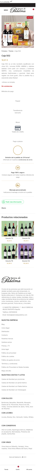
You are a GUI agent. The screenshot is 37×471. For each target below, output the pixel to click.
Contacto (5, 335)
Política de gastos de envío (11, 360)
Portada (4, 51)
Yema (27, 406)
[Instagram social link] (16, 5)
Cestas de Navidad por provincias (13, 379)
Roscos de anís (24, 404)
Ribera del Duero (22, 448)
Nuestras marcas (7, 338)
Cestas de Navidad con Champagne (14, 390)
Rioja (30, 448)
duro (31, 406)
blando (15, 406)
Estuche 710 (9, 238)
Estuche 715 (9, 261)
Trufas (4, 406)
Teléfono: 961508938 (10, 312)
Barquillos (12, 402)
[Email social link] (12, 208)
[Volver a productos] (30, 51)
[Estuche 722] (26, 251)
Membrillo (20, 402)
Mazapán (27, 402)
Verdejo (20, 446)
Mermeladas (16, 432)
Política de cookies (8, 356)
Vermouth (19, 417)
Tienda (11, 51)
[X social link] (10, 208)
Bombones (5, 402)
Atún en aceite (6, 430)
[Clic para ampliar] (5, 44)
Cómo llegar (6, 328)
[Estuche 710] (9, 229)
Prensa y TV (6, 346)
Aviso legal (5, 349)
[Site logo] (17, 10)
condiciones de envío (25, 160)
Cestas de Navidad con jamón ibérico (14, 383)
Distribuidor (5, 331)
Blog (3, 324)
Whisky (31, 417)
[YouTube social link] (19, 5)
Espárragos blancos (18, 430)
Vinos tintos (12, 448)
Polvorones (14, 404)
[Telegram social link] (17, 208)
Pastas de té (6, 404)
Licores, (4, 417)
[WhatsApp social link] (14, 208)
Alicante (6, 408)
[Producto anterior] (28, 51)
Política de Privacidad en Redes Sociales (15, 367)
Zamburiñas (11, 434)
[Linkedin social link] (21, 5)
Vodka (25, 417)
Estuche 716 (26, 238)
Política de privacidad (9, 353)
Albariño (14, 446)
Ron (14, 417)
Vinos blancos (6, 446)
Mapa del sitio (6, 371)
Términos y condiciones (9, 363)
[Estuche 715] (9, 251)
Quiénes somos (7, 342)
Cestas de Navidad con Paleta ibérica (14, 386)
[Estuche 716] (26, 229)
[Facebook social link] (14, 5)
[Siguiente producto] (32, 51)
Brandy (9, 417)
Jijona (22, 406)
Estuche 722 (26, 261)
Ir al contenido (5, 2)
